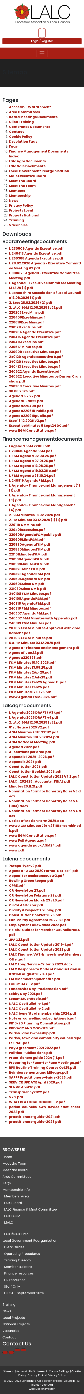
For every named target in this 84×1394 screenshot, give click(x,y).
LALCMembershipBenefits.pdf (34, 979)
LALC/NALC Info (16, 1234)
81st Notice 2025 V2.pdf (29, 727)
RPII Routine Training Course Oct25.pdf (42, 1067)
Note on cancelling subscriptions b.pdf (42, 1018)
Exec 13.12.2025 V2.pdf (27, 420)
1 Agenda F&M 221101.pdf (30, 446)
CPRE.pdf (17, 885)
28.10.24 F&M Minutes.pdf (30, 638)
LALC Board (13, 1203)
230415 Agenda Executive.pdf (34, 337)
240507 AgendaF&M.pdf (30, 613)
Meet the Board (15, 1170)
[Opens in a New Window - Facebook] (17, 1349)
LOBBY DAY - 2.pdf (24, 984)
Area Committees (24, 112)
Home (7, 1157)
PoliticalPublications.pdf (30, 1052)
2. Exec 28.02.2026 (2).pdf (30, 302)
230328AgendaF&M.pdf (29, 574)
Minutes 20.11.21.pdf (25, 786)
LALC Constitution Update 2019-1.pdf (41, 944)
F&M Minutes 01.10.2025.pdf (32, 662)
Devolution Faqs (23, 141)
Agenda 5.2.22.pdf (24, 396)
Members (17, 190)
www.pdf (16, 850)
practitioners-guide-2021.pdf (35, 1116)
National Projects (16, 1324)
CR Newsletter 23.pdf (27, 890)
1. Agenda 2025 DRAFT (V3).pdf (35, 712)
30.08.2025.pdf (22, 391)
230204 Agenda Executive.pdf (35, 332)
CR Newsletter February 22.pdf (35, 895)
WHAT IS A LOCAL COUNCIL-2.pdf (37, 1102)
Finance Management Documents (38, 151)
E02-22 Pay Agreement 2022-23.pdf (39, 920)
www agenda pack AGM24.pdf (35, 845)
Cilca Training (21, 121)
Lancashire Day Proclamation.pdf (38, 989)
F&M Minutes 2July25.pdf (30, 677)
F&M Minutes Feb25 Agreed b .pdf (37, 682)
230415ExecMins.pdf (26, 342)
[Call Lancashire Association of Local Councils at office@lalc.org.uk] (11, 1352)
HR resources (14, 1280)
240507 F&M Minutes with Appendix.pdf (43, 618)
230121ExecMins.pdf (26, 327)
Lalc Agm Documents (27, 161)
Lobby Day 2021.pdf (25, 993)
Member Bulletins (18, 1266)
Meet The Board (22, 181)
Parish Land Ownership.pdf (32, 1033)
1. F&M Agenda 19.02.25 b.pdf (33, 470)
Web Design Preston (42, 1389)
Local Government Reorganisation (39, 171)
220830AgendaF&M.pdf (29, 544)
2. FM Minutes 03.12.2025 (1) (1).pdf (38, 520)
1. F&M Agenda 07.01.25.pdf (32, 461)
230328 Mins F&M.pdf (27, 569)
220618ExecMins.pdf (26, 322)
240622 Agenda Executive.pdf (35, 371)
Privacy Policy (21, 205)
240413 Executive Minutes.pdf (34, 366)
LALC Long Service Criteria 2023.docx (40, 964)
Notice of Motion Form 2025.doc (36, 820)
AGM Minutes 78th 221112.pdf (33, 732)
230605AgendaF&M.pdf (29, 579)
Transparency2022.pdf (29, 1092)
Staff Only (12, 1286)
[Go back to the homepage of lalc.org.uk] (42, 13)
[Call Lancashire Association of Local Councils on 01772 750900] (40, 33)
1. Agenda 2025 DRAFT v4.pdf (33, 717)
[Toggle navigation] (42, 53)
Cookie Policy (20, 136)
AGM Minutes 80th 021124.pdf (34, 737)
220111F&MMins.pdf (25, 524)
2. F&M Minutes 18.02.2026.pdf (34, 515)
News (13, 200)
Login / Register (42, 41)
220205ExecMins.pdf (26, 312)
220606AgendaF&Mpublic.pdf (35, 534)
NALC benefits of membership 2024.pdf (42, 1013)
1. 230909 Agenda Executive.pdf (36, 248)
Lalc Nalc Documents (27, 166)
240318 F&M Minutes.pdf (30, 608)
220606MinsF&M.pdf (27, 539)
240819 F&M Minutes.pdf (30, 623)
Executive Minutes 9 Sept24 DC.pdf (39, 425)
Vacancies (18, 225)
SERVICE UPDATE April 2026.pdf (35, 1082)
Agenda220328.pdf (26, 657)
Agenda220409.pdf (26, 406)
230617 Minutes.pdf (25, 347)
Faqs (13, 146)
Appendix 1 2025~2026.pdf (31, 756)
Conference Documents (29, 126)
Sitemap (8, 1371)
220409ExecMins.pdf (27, 317)
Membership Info (16, 1189)
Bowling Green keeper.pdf (31, 880)
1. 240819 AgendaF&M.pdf (31, 480)
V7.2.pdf (16, 1097)
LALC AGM (12, 1216)
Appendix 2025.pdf (25, 761)
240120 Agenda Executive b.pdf (36, 356)
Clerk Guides (14, 1247)
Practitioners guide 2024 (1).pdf (36, 1057)
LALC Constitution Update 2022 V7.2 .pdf (44, 776)
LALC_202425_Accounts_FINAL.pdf (39, 781)
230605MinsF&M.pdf (26, 583)
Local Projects (13, 1317)
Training (16, 220)
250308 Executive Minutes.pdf (35, 386)
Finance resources (19, 1273)
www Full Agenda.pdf (27, 840)
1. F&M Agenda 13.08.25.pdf (32, 465)
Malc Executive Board (27, 176)
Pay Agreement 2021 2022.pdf (34, 1048)
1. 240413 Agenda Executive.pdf (36, 253)
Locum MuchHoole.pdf (28, 998)
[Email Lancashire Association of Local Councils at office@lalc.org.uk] (44, 33)
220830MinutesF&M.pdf (29, 549)
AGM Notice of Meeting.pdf (32, 742)
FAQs (6, 1183)
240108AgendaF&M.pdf (29, 598)
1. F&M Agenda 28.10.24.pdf (32, 475)
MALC (8, 1222)
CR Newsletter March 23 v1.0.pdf (36, 900)
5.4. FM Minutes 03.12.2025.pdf (34, 643)
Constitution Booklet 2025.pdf (35, 771)
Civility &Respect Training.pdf (35, 910)
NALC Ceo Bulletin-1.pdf (29, 1003)
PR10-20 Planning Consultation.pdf (39, 1023)
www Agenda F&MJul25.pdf (33, 697)
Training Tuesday (17, 1260)
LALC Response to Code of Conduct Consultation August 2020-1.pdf (45, 971)
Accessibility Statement (30, 107)
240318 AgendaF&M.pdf (29, 603)
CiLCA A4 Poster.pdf (26, 905)
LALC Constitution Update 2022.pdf (39, 949)
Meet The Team (22, 185)
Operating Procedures (22, 1253)
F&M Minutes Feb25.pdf (29, 687)
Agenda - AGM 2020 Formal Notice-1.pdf (43, 870)
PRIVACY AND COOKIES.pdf (32, 1028)
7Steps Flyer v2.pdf (25, 866)
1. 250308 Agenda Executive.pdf (36, 258)
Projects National (24, 215)
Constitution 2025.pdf (28, 766)
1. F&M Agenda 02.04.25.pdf (32, 456)
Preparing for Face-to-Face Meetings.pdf (45, 1062)
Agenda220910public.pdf (31, 415)
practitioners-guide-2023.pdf (35, 1121)
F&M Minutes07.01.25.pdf (30, 692)
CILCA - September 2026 (24, 1293)
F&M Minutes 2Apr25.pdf (30, 672)
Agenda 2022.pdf (24, 747)
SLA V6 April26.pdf (24, 1087)
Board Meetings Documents (33, 117)
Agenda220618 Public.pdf (31, 411)
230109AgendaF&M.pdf (29, 559)
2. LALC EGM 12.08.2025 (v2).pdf (35, 307)
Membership (20, 195)
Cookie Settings (59, 1371)
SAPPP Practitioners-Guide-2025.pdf (41, 1077)
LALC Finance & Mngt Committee (30, 1209)
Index (14, 156)
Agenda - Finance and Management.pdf (44, 647)
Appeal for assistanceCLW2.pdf (36, 875)
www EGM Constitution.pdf (32, 430)
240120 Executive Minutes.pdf (34, 361)
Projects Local (21, 210)
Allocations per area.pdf (30, 752)
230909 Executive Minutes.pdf (35, 351)
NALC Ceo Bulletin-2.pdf (30, 1008)
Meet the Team (14, 1163)
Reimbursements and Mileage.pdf (38, 1072)
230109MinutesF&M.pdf (29, 564)
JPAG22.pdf (19, 939)
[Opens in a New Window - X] (23, 1349)
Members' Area (16, 1196)
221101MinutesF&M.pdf (28, 554)
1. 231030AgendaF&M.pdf (30, 451)
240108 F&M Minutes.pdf (30, 593)
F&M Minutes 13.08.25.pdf (30, 667)
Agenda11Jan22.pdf (26, 401)
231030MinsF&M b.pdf (27, 588)
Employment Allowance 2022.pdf (37, 925)
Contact (16, 131)
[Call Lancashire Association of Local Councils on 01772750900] (5, 1352)
